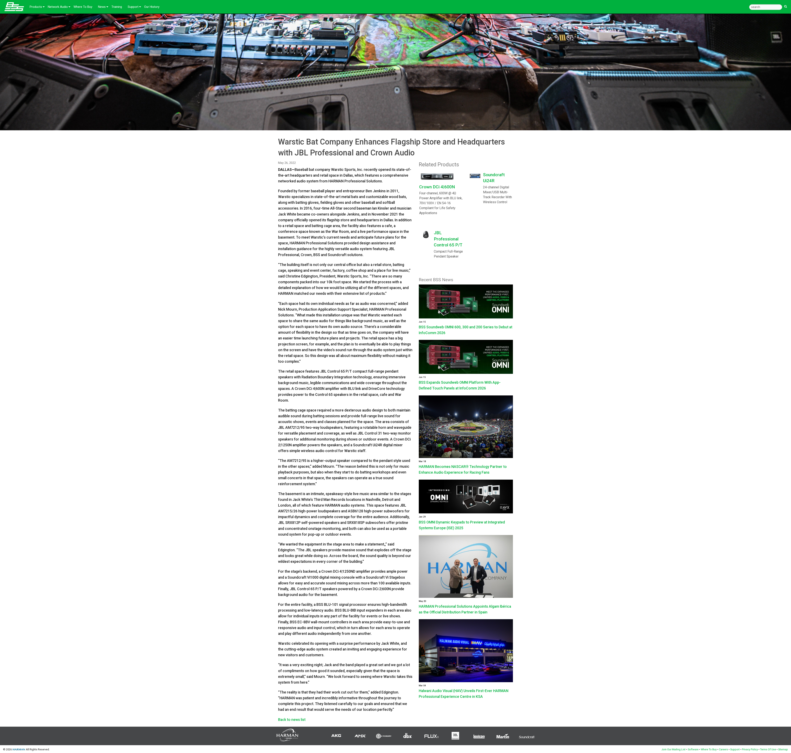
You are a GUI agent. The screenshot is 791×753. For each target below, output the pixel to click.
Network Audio (58, 7)
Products (36, 7)
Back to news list (291, 720)
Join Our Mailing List (673, 749)
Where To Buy (83, 7)
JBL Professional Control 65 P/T (448, 238)
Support (133, 7)
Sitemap (783, 749)
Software (693, 749)
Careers (723, 749)
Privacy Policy (750, 749)
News (102, 7)
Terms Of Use (768, 749)
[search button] (785, 4)
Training (116, 7)
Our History (151, 7)
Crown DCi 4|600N (437, 186)
